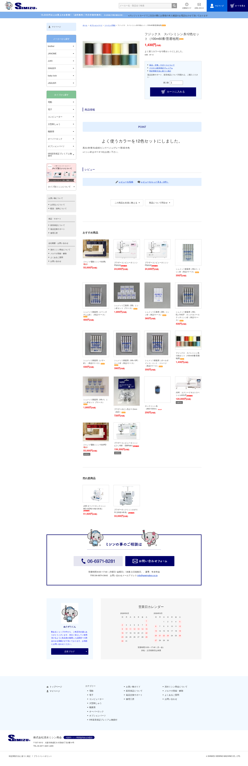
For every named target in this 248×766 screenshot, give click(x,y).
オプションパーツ (96, 25)
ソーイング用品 (109, 25)
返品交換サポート (57, 229)
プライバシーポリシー (43, 756)
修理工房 (54, 233)
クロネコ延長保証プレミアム (161, 68)
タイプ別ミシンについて (59, 186)
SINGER (52, 68)
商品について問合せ (158, 202)
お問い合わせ (55, 261)
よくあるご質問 (56, 257)
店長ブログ (69, 651)
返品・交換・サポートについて (162, 65)
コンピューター (55, 116)
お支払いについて (57, 204)
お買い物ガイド (133, 686)
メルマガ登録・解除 (58, 253)
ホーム (85, 25)
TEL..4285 (43, 746)
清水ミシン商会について (60, 249)
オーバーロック (55, 138)
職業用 (51, 131)
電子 (50, 109)
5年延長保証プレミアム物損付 (60, 154)
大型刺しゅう (54, 124)
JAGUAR (52, 82)
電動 (50, 101)
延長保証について (57, 225)
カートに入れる (176, 91)
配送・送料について (58, 208)
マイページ (56, 26)
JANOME (52, 53)
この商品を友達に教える (126, 202)
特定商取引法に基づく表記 (160, 71)
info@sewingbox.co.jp (147, 575)
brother (51, 46)
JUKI (50, 60)
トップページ (56, 686)
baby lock (52, 75)
